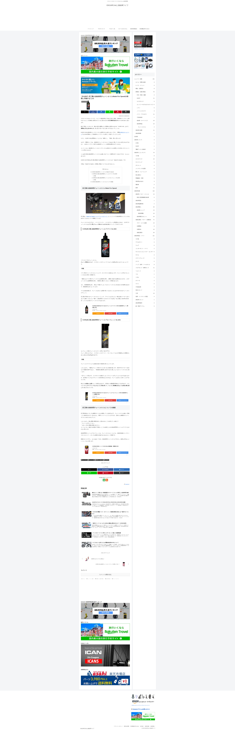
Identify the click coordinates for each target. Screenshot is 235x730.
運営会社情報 (126, 726)
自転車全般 (147, 726)
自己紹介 (142, 726)
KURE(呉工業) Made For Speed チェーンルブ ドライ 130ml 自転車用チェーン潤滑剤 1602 (110, 306)
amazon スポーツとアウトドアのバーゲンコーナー (141, 705)
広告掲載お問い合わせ (134, 726)
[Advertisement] (117, 17)
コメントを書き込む (105, 574)
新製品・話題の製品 (100, 459)
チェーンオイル (84, 459)
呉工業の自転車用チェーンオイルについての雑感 (102, 181)
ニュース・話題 (92, 459)
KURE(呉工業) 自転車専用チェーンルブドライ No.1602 (105, 173)
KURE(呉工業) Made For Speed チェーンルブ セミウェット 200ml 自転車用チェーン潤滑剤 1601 (110, 393)
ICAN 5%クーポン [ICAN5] (139, 48)
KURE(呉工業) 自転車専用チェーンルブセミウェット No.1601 (106, 177)
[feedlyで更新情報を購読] (104, 480)
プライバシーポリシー (118, 726)
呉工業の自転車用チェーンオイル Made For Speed (103, 171)
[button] (126, 112)
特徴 (95, 175)
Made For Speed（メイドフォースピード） (97, 216)
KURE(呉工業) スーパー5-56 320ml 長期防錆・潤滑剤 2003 (105, 446)
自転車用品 (107, 459)
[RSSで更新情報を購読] (107, 480)
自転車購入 (152, 726)
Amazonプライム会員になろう (141, 709)
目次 (104, 169)
